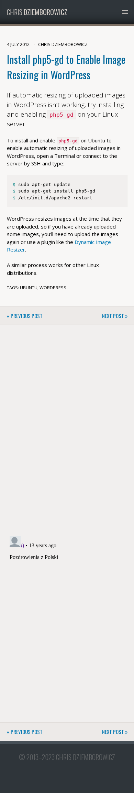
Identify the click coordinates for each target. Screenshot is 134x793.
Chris (37, 12)
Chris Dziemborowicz (85, 757)
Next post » (114, 315)
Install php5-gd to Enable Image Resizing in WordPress (66, 66)
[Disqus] (67, 434)
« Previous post (25, 315)
